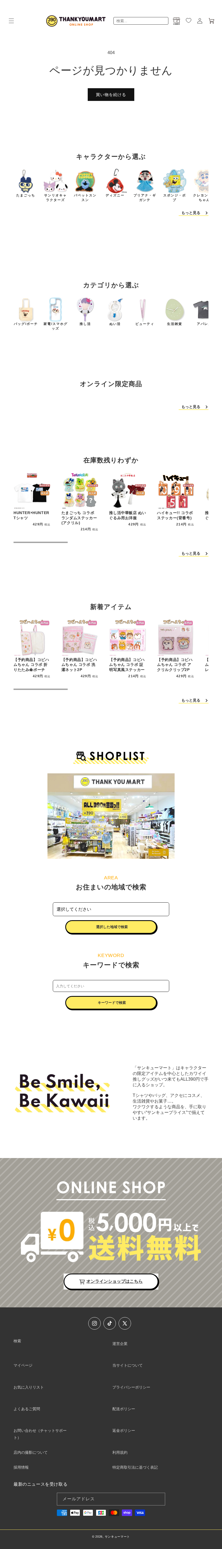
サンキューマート (117, 1536)
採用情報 (21, 1467)
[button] (11, 21)
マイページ (23, 1365)
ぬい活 (115, 324)
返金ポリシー (123, 1430)
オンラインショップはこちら (114, 1281)
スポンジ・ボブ (174, 197)
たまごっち (25, 195)
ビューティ (144, 324)
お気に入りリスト (29, 1387)
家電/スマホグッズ (56, 326)
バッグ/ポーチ (26, 324)
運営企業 (120, 1343)
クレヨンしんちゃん (204, 197)
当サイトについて (127, 1365)
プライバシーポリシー (131, 1387)
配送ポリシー (123, 1409)
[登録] (159, 1499)
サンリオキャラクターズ (55, 197)
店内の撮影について (31, 1452)
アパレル (204, 324)
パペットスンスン (85, 197)
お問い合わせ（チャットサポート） (40, 1433)
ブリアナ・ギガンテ (144, 197)
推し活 (85, 324)
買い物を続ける (111, 94)
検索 (17, 1341)
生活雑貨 (174, 324)
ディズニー (115, 195)
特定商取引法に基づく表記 (135, 1467)
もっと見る (190, 213)
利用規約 (120, 1452)
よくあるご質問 (27, 1409)
